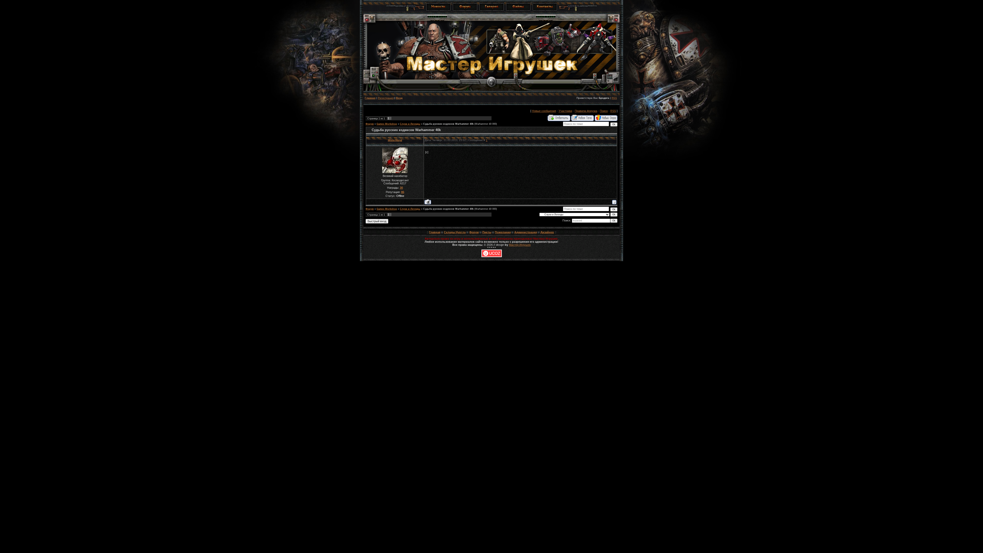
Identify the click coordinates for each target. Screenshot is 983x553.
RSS (614, 98)
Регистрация (386, 98)
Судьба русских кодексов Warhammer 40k (448, 124)
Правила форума (586, 110)
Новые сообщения (544, 110)
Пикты (486, 232)
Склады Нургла (455, 232)
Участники (565, 110)
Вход (399, 98)
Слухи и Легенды (410, 124)
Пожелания (503, 232)
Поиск (604, 110)
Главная (370, 98)
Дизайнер (547, 232)
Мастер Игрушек (520, 244)
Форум (370, 124)
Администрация (525, 232)
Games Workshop (387, 124)
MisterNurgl (395, 140)
